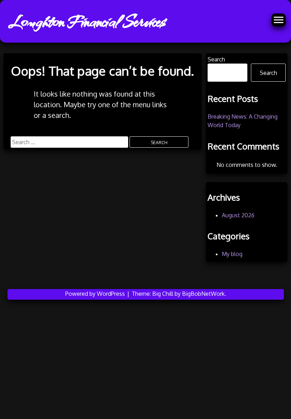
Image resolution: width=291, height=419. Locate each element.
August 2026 (238, 215)
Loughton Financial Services (87, 21)
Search (216, 59)
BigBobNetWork (203, 293)
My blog (232, 253)
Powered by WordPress (95, 293)
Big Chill (162, 293)
